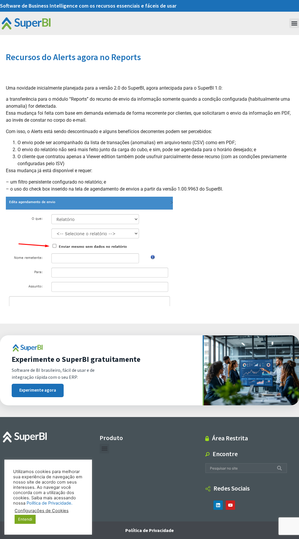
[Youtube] (230, 505)
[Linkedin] (218, 505)
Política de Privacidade (149, 530)
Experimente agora (37, 390)
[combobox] (241, 468)
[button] (294, 23)
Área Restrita (230, 438)
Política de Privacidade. (49, 503)
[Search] (280, 468)
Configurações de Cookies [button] (42, 510)
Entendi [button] (25, 519)
